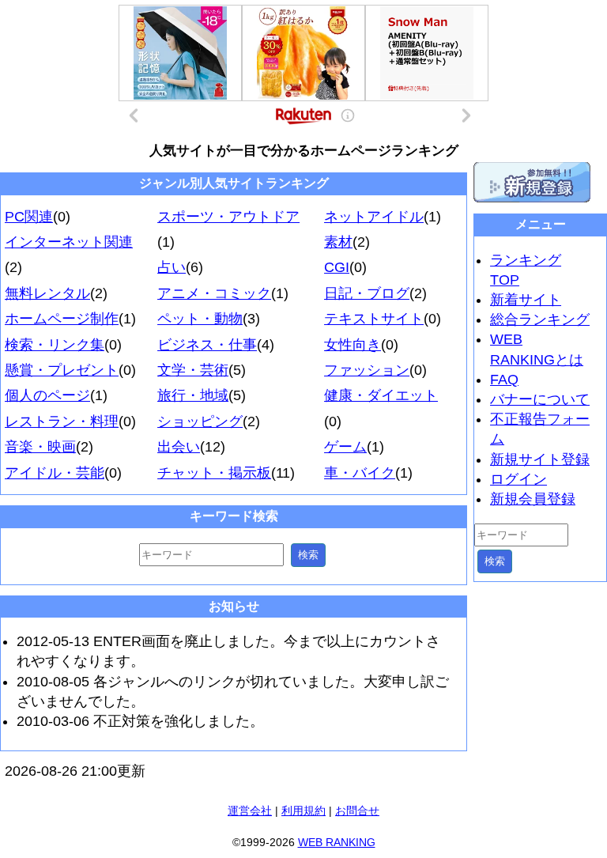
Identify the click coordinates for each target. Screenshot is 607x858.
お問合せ (357, 810)
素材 (338, 242)
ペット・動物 (200, 319)
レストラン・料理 (62, 421)
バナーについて (540, 399)
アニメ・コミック (214, 293)
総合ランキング (540, 319)
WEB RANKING (336, 842)
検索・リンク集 (54, 345)
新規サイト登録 (540, 459)
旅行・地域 (192, 395)
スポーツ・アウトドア (228, 217)
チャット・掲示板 (214, 473)
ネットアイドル (374, 217)
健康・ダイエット (381, 395)
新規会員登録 (532, 499)
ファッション (366, 370)
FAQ (504, 379)
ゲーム (345, 447)
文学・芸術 (192, 370)
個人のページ (47, 395)
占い (171, 267)
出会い (178, 447)
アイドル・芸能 (54, 473)
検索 (308, 555)
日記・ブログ (366, 293)
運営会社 (250, 810)
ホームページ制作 (62, 319)
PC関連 (29, 217)
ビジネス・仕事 (207, 345)
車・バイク (359, 473)
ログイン (518, 479)
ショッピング (200, 421)
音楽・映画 (40, 447)
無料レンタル (47, 293)
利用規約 (303, 810)
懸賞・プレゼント (62, 370)
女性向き (352, 345)
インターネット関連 (69, 242)
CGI (336, 267)
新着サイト (525, 300)
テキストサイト (374, 319)
